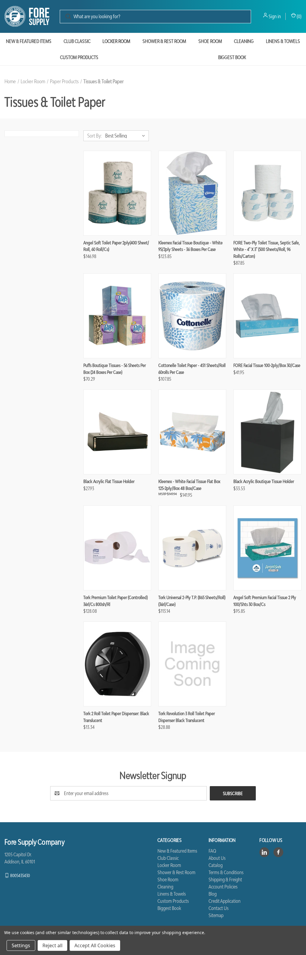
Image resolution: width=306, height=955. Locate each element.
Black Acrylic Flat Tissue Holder (108, 481)
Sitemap (216, 915)
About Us (217, 858)
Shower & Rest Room (164, 41)
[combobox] (155, 16)
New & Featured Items (28, 41)
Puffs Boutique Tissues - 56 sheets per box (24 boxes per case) (114, 368)
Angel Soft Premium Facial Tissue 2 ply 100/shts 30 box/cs (264, 601)
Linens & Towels (283, 41)
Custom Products (79, 57)
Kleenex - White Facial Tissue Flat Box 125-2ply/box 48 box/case (189, 485)
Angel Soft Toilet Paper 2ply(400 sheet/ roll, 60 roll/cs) (116, 246)
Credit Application (225, 901)
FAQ (212, 851)
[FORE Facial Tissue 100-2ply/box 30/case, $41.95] (267, 315)
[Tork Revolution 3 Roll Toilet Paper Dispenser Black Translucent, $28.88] (192, 664)
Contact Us (219, 908)
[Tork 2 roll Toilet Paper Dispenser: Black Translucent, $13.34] (117, 664)
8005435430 (20, 875)
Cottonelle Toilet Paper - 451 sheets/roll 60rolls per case (192, 368)
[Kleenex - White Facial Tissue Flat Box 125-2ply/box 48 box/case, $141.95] (192, 432)
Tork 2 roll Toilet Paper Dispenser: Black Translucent (116, 717)
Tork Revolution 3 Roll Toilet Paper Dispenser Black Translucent (186, 717)
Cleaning (244, 41)
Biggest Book (169, 908)
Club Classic (77, 41)
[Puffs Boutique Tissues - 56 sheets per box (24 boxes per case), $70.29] (117, 315)
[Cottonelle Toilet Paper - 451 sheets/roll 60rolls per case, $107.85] (192, 315)
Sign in (275, 16)
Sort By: (94, 135)
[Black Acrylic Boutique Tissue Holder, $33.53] (267, 432)
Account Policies (223, 887)
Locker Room (116, 41)
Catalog (216, 865)
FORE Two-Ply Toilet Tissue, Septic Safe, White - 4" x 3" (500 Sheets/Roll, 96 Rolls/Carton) (266, 249)
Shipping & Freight (225, 880)
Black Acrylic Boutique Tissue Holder (263, 481)
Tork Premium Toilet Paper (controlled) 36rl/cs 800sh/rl (115, 601)
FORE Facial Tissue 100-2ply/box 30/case (266, 365)
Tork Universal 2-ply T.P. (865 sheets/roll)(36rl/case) (191, 601)
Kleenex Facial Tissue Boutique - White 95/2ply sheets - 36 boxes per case (190, 246)
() (299, 16)
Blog (213, 894)
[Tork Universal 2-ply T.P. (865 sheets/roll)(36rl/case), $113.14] (192, 548)
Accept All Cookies (94, 945)
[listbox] (126, 136)
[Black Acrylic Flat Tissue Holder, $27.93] (117, 432)
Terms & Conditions (226, 872)
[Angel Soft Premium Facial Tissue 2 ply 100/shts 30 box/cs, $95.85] (267, 548)
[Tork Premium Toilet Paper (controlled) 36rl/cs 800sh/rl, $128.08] (117, 548)
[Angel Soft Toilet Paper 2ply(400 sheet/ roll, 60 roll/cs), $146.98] (117, 193)
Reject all (52, 945)
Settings (21, 945)
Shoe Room (210, 41)
